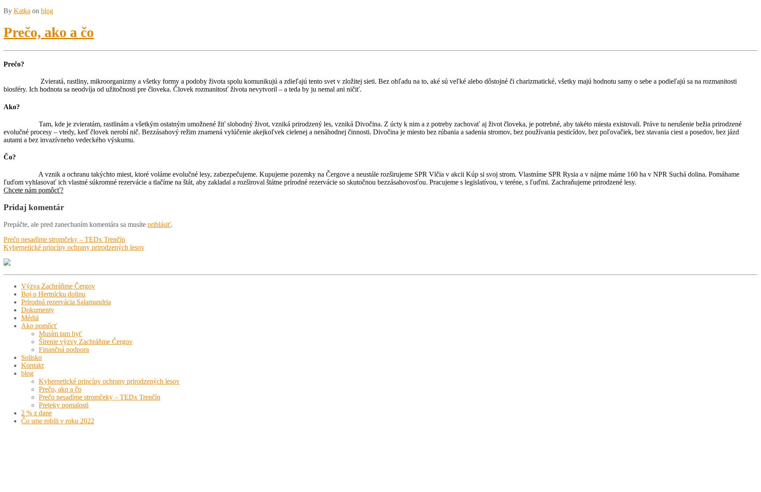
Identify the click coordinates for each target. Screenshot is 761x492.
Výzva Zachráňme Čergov (58, 286)
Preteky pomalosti (64, 405)
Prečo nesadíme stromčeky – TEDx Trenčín (64, 239)
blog (47, 11)
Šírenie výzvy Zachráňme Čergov (86, 341)
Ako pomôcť (39, 325)
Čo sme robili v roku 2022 (57, 421)
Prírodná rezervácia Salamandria (66, 302)
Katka (22, 11)
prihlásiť (159, 224)
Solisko (31, 357)
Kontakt (32, 365)
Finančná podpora (64, 349)
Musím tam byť (60, 333)
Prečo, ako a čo (49, 32)
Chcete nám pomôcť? (33, 190)
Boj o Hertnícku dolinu (53, 294)
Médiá (30, 318)
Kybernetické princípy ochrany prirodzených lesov (74, 247)
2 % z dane (36, 413)
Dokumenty (37, 310)
